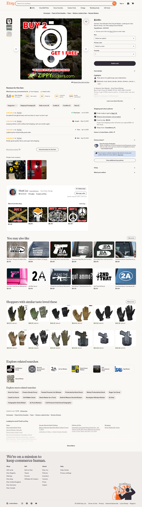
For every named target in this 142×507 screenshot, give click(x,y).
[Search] (114, 3)
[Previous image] (16, 49)
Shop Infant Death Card (14, 432)
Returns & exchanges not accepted (109, 117)
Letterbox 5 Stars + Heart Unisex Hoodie (53, 432)
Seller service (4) (44, 105)
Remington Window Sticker (96, 398)
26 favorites (23, 411)
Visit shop (82, 203)
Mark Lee (23, 190)
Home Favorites (58, 8)
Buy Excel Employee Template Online (19, 435)
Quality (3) (56, 105)
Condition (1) (66, 105)
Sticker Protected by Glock (97, 393)
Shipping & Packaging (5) (28, 105)
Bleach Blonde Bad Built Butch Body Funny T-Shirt (53, 428)
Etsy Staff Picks (44, 8)
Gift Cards (107, 8)
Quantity (96, 50)
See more (131, 238)
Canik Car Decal (14, 398)
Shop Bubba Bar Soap (112, 427)
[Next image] (86, 49)
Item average (18, 95)
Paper (69, 13)
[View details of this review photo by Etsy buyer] (37, 169)
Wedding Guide (94, 8)
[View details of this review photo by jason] (16, 169)
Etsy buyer (76, 112)
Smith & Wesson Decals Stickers (72, 398)
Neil (78, 138)
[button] (80, 193)
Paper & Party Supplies (59, 13)
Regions (133, 503)
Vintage (83, 8)
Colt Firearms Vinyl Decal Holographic (59, 403)
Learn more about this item (115, 101)
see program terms (107, 148)
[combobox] (63, 3)
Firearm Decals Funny (31, 393)
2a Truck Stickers (36, 403)
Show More (71, 446)
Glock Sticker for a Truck (48, 398)
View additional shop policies (115, 160)
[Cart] (133, 3)
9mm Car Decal (14, 393)
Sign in (122, 3)
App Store (13, 494)
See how (120, 155)
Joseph (77, 121)
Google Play (27, 494)
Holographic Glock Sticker (18, 403)
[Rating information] (19, 194)
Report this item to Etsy (81, 82)
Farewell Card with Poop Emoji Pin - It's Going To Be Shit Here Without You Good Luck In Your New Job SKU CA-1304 (86, 429)
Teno (78, 129)
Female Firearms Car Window (52, 393)
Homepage (46, 13)
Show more (130, 302)
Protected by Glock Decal (74, 393)
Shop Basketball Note (13, 427)
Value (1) (76, 105)
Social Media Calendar (14, 430)
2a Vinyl (112, 398)
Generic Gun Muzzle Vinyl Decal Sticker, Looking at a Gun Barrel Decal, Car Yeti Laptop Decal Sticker (113, 24)
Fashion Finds (72, 8)
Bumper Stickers (93, 13)
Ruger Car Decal (115, 393)
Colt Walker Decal (30, 398)
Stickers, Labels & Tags (80, 13)
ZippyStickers (98, 28)
